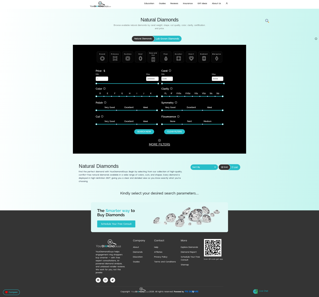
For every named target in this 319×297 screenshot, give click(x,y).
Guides (136, 261)
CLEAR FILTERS (174, 131)
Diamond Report (189, 252)
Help (156, 247)
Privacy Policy (160, 256)
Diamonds (138, 252)
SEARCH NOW (144, 131)
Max (148, 74)
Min (97, 74)
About (136, 247)
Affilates (158, 252)
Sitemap (185, 264)
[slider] (96, 83)
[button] (149, 4)
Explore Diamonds (189, 247)
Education (138, 256)
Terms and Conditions (165, 261)
